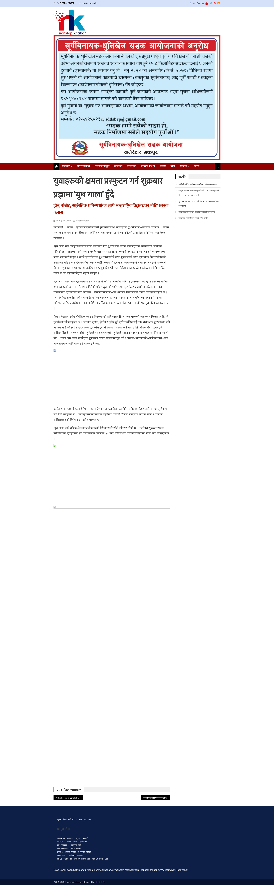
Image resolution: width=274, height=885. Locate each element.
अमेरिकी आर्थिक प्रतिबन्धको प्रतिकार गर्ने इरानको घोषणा (198, 184)
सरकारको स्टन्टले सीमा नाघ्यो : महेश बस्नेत (193, 218)
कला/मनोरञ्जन (102, 166)
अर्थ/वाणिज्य (83, 166)
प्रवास (163, 166)
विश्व (173, 166)
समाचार (66, 166)
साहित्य (183, 166)
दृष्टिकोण (131, 166)
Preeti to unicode (88, 3)
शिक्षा (196, 166)
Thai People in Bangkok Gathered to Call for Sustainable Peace (70, 797)
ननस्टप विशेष (148, 166)
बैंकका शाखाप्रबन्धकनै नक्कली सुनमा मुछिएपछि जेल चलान (156, 797)
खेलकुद (118, 166)
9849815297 (99, 882)
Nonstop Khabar (82, 220)
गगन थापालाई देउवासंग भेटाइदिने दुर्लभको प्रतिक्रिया (197, 211)
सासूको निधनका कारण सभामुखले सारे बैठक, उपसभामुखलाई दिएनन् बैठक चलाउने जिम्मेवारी (199, 193)
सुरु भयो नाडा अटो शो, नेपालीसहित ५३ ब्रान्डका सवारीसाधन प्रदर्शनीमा (199, 203)
